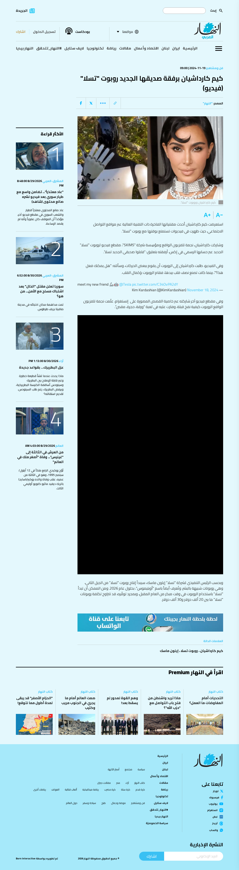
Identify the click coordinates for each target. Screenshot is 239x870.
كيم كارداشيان (211, 651)
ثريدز (215, 823)
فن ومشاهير (214, 68)
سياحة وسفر (89, 803)
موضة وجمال (118, 803)
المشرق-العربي (52, 181)
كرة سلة (125, 789)
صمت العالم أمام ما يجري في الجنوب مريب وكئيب (78, 703)
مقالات (125, 48)
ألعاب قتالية (71, 789)
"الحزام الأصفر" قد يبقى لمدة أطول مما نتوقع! (34, 700)
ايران (176, 48)
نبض (215, 817)
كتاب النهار (216, 691)
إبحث (213, 10)
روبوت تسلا (189, 651)
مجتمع (128, 769)
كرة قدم (140, 789)
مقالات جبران (104, 782)
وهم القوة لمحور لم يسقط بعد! (122, 700)
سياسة (141, 769)
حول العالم (71, 803)
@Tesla (125, 284)
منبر (118, 782)
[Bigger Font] (207, 215)
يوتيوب (213, 804)
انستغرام (212, 810)
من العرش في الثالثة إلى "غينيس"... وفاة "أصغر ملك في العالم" (40, 457)
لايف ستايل (74, 48)
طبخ (103, 803)
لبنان (165, 48)
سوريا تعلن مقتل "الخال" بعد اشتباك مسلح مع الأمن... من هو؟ (41, 291)
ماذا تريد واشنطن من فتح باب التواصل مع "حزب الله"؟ (164, 703)
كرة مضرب (110, 789)
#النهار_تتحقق (49, 48)
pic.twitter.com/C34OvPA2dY (155, 284)
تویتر (215, 791)
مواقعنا (127, 32)
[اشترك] (150, 622)
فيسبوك (214, 797)
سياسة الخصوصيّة (157, 823)
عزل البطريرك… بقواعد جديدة (41, 367)
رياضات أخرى (39, 789)
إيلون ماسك (169, 651)
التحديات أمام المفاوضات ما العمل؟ (206, 700)
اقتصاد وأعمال (146, 48)
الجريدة (21, 10)
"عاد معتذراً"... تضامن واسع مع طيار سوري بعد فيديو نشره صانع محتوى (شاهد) (39, 197)
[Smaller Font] (218, 215)
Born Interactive (25, 858)
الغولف (55, 789)
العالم (59, 445)
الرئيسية (190, 48)
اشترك (20, 32)
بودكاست (82, 31)
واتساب (213, 830)
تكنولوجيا (95, 48)
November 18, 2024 (202, 289)
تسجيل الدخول (44, 32)
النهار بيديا (24, 48)
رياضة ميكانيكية (90, 789)
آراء (60, 361)
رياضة (111, 48)
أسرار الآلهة (113, 769)
